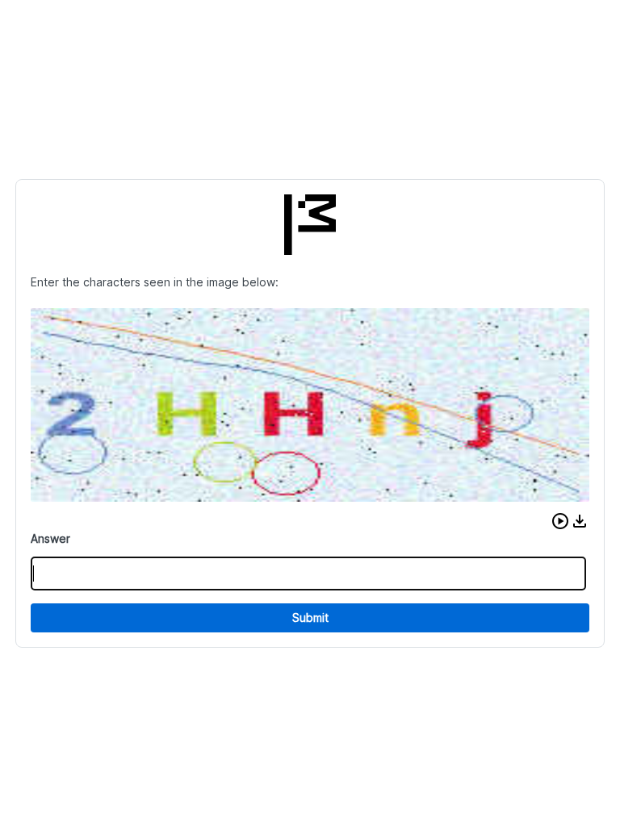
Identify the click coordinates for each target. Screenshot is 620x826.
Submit (310, 617)
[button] (560, 521)
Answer (50, 538)
